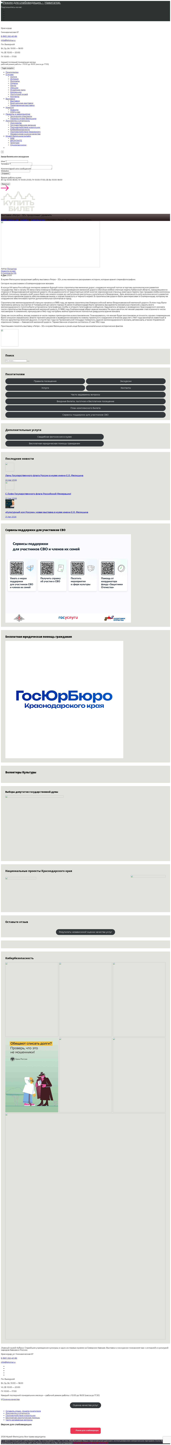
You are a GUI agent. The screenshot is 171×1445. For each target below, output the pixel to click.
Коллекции (16, 92)
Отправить (5, 173)
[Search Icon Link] (7, 148)
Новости (10, 107)
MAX (12, 138)
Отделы (14, 83)
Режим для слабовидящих (87, 1430)
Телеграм (14, 143)
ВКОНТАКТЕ (16, 140)
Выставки (10, 99)
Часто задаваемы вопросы (85, 394)
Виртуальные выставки (21, 103)
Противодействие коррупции (25, 127)
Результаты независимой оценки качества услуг (85, 932)
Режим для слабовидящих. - (23, 2)
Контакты (14, 96)
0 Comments (7, 273)
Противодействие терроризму (25, 132)
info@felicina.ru (8, 40)
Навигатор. (53, 2)
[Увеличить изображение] (162, 949)
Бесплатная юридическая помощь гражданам (54, 443)
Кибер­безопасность (20, 129)
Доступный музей (19, 94)
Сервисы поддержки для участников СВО (85, 415)
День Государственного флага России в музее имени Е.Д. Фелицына (44, 475)
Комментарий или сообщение (16, 169)
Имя (3, 161)
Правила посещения (45, 381)
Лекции (14, 88)
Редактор (12, 269)
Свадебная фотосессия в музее (54, 437)
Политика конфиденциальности (92, 1443)
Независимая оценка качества (25, 134)
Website (4, 171)
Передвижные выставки (22, 105)
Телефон (6, 164)
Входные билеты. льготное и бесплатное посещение (85, 401)
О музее (9, 74)
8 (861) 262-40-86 (9, 36)
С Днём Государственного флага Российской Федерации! (38, 493)
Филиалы (15, 81)
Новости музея (8, 271)
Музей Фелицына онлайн (18, 136)
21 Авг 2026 (10, 517)
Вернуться (5, 184)
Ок (74, 1443)
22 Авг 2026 (11, 480)
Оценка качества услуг (85, 1405)
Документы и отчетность (18, 121)
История (14, 79)
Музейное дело (17, 90)
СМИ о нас (15, 112)
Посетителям (12, 72)
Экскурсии (126, 381)
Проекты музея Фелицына (23, 118)
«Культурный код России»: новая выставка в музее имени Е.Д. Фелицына (46, 512)
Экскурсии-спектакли (21, 116)
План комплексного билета (85, 408)
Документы (16, 123)
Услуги (13, 77)
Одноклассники (18, 145)
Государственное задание (23, 125)
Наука (13, 85)
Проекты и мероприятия (18, 114)
